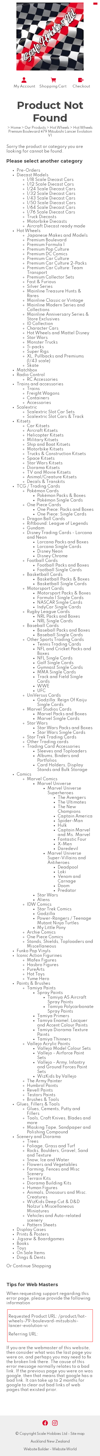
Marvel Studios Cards (49, 709)
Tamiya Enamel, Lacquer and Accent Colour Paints (62, 1023)
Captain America (75, 816)
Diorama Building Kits (49, 1183)
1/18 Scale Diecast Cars (50, 180)
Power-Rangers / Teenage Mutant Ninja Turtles (64, 920)
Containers (38, 398)
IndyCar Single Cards (59, 607)
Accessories (39, 403)
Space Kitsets (41, 458)
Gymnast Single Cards (60, 667)
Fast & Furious (41, 282)
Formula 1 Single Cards (60, 598)
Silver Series (40, 286)
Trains (33, 389)
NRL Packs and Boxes (58, 616)
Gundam (35, 528)
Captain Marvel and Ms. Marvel (74, 832)
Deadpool (68, 867)
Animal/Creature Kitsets (52, 477)
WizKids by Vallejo (56, 1076)
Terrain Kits (39, 1178)
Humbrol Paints (42, 1086)
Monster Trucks (42, 342)
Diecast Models (32, 175)
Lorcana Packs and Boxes (62, 542)
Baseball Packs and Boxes (63, 630)
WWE (43, 686)
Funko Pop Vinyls (34, 951)
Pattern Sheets (41, 1225)
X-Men (65, 844)
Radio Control (31, 375)
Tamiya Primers (53, 1016)
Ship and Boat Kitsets (48, 444)
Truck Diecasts (41, 217)
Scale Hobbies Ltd (52, 1434)
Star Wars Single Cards (61, 732)
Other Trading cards (47, 742)
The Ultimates (72, 802)
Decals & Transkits (46, 482)
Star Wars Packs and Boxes (65, 728)
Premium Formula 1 (46, 245)
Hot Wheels (59, 128)
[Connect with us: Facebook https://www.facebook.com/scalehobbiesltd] (45, 1423)
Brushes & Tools (43, 1099)
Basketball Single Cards (62, 584)
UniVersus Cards (44, 695)
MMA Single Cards (56, 672)
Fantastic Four (72, 839)
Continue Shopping (32, 1266)
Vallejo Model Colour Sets (64, 1048)
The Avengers (72, 797)
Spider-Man (70, 821)
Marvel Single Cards (58, 719)
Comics (24, 774)
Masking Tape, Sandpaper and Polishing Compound (59, 1129)
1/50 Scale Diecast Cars (51, 203)
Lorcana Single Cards (59, 547)
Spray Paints (50, 993)
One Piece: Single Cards (61, 514)
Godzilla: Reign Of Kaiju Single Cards (62, 702)
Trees (32, 1141)
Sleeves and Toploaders (62, 751)
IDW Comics (39, 904)
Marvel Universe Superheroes (64, 790)
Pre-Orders (28, 170)
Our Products (35, 128)
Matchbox (27, 370)
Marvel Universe (54, 784)
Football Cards (42, 561)
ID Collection (40, 324)
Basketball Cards (45, 574)
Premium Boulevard (47, 240)
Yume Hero (38, 979)
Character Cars (42, 328)
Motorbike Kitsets (45, 449)
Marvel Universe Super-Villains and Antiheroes (66, 858)
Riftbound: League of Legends (57, 523)
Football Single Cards (59, 570)
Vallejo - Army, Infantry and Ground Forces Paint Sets (62, 1067)
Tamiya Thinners (54, 1039)
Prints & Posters (33, 1234)
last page (73, 1352)
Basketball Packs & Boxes (63, 579)
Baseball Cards (43, 626)
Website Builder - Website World (50, 1449)
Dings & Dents (31, 1257)
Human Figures (42, 1188)
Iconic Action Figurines (39, 955)
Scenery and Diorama (39, 1137)
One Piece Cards (44, 505)
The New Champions (69, 809)
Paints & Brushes (33, 983)
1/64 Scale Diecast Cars (51, 207)
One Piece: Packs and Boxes (65, 509)
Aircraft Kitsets (42, 430)
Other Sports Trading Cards (55, 640)
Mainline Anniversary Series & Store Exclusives (58, 316)
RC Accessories (42, 379)
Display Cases (31, 1230)
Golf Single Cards (55, 663)
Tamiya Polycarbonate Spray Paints (70, 1009)
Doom (63, 886)
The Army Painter (44, 1081)
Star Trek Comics (54, 909)
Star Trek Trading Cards (51, 737)
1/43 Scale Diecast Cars (51, 198)
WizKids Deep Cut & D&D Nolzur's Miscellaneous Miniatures (53, 1206)
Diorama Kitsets (43, 468)
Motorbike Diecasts (47, 221)
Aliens (43, 900)
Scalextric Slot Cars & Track (55, 417)
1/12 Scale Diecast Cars (50, 184)
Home (16, 128)
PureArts (36, 969)
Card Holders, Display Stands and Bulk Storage (62, 767)
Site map (78, 1434)
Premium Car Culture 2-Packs (57, 263)
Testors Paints (41, 1095)
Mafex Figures (41, 960)
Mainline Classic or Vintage (55, 300)
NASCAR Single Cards (59, 602)
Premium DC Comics (47, 254)
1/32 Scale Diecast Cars (51, 194)
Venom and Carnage (69, 879)
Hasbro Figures (42, 965)
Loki (62, 872)
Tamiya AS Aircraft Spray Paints (66, 999)
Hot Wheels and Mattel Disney (58, 333)
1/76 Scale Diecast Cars (51, 212)
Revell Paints (40, 1090)
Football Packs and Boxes (63, 565)
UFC (41, 691)
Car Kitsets (38, 426)
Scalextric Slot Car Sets (51, 412)
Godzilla (46, 914)
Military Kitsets (42, 440)
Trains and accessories (40, 384)
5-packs (35, 347)
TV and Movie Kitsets (49, 472)
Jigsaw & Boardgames (40, 1239)
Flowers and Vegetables (52, 1165)
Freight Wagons (43, 393)
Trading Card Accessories (53, 746)
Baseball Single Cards (60, 635)
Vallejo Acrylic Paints (48, 1044)
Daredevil (68, 849)
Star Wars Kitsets (45, 463)
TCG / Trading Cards (38, 486)
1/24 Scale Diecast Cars (51, 189)
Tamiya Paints (41, 988)
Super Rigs (38, 351)
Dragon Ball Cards (46, 519)
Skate (33, 365)
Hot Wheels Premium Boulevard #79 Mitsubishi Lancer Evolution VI (50, 131)
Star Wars (37, 338)
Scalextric (27, 407)
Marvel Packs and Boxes (62, 714)
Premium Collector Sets (50, 277)
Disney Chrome (52, 556)
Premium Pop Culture (48, 249)
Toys (21, 1248)
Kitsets (24, 421)
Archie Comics (41, 932)
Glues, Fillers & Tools (38, 1104)
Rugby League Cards (48, 612)
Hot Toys (36, 974)
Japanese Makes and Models (57, 235)
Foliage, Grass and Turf (51, 1146)
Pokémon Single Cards (60, 500)
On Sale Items (31, 1253)
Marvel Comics (42, 779)
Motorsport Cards (45, 588)
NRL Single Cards (55, 621)
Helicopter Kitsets (45, 435)
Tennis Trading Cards (59, 644)
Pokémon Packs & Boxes (61, 496)
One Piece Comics (45, 937)
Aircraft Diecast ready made (56, 226)
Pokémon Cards (43, 491)
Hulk (62, 825)
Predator (67, 890)
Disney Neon (50, 551)
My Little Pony (51, 928)
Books (23, 1244)
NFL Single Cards (55, 658)
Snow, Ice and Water (48, 1160)
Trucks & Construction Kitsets (56, 454)
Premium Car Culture (48, 259)
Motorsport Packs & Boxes (64, 593)
